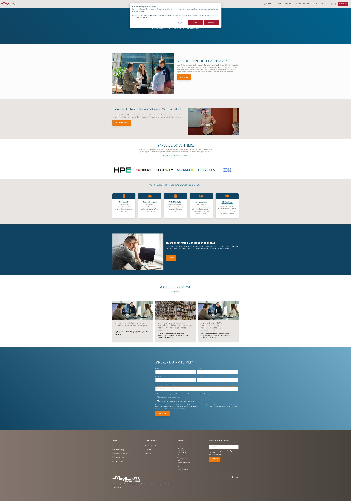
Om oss (323, 4)
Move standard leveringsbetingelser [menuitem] (137, 484)
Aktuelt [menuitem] (180, 460)
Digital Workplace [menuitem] (118, 457)
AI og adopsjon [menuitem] (117, 461)
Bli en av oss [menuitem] (181, 455)
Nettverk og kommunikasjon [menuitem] (121, 453)
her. (224, 454)
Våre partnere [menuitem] (182, 452)
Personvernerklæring (204, 406)
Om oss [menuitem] (179, 446)
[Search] (335, 4)
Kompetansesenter (302, 4)
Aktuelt (314, 4)
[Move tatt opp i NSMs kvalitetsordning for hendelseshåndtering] (218, 310)
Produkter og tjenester (283, 4)
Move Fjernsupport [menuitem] (183, 469)
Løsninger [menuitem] (148, 453)
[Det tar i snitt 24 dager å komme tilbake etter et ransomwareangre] (132, 310)
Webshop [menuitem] (181, 467)
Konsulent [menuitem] (148, 450)
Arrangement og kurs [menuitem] (184, 462)
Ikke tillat (211, 22)
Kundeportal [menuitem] (181, 465)
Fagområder (267, 4)
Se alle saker (175, 292)
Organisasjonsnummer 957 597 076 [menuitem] (159, 484)
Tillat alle (195, 22)
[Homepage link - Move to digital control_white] (126, 481)
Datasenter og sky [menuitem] (118, 450)
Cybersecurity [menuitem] (116, 446)
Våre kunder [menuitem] (181, 450)
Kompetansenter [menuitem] (182, 458)
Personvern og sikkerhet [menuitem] (119, 484)
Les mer (171, 257)
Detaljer (179, 22)
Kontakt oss (343, 3)
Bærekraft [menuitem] (180, 448)
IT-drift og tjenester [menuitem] (151, 446)
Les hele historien (122, 122)
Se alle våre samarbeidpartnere (175, 156)
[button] (232, 477)
